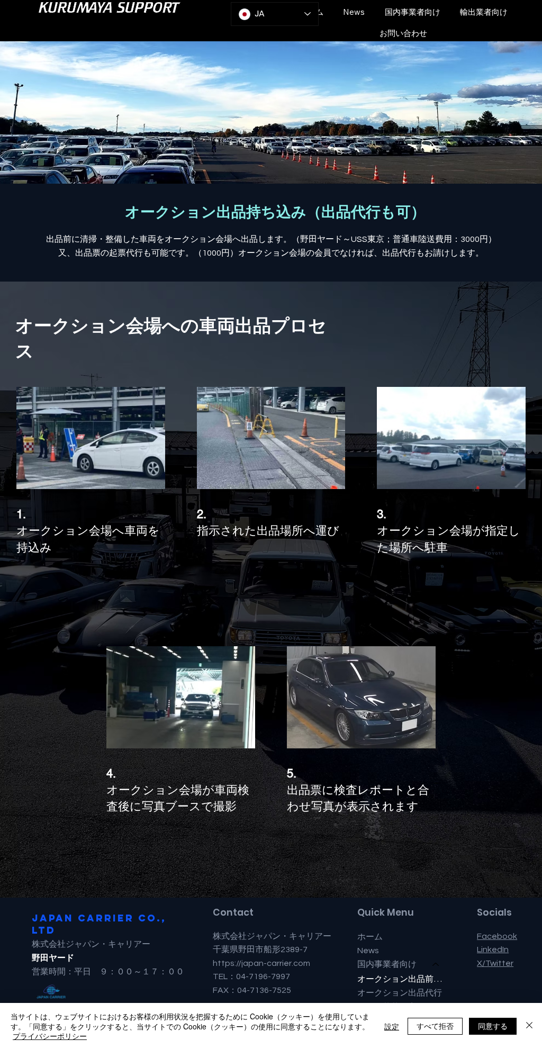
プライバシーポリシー (50, 1035)
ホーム (370, 937)
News (368, 950)
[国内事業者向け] (436, 964)
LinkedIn (493, 949)
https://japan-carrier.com (261, 963)
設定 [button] (391, 1026)
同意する (493, 1025)
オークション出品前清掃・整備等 (403, 978)
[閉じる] (529, 1026)
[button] (412, 11)
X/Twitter (495, 963)
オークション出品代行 (399, 992)
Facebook (497, 936)
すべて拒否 (435, 1025)
